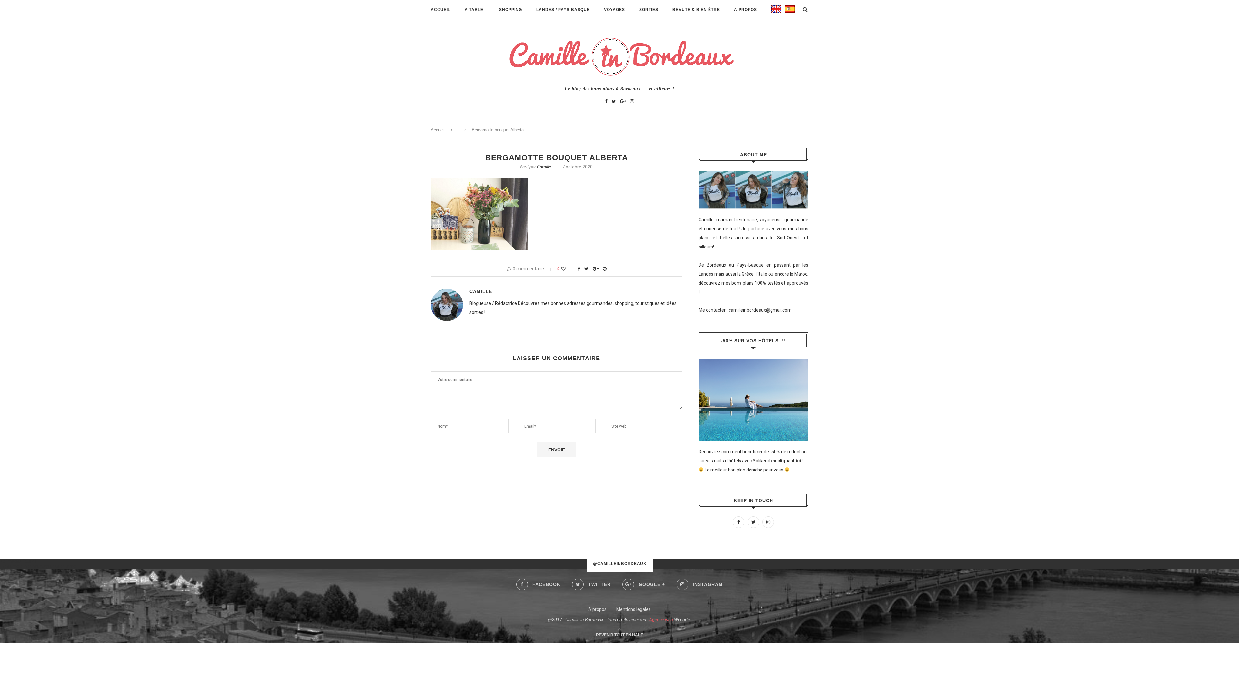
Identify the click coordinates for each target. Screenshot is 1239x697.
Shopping (510, 9)
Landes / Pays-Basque (563, 9)
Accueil (440, 9)
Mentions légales (633, 609)
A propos (745, 9)
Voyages (614, 9)
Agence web (661, 619)
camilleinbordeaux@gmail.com (760, 310)
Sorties (648, 9)
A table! (475, 9)
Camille (544, 166)
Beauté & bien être (696, 9)
